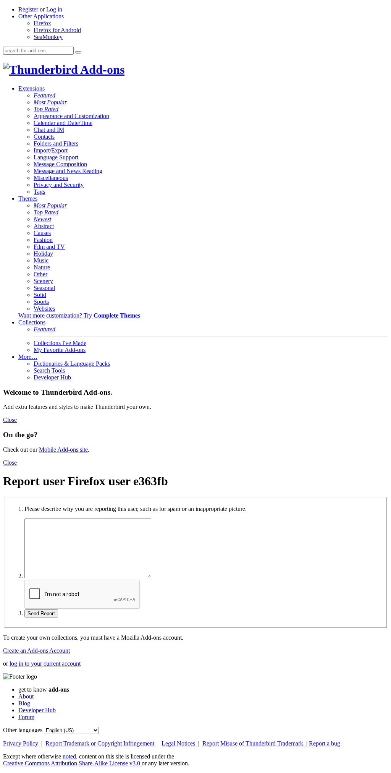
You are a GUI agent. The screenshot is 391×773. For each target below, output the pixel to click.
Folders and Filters (56, 143)
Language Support (56, 157)
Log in (54, 9)
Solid (40, 295)
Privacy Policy (21, 743)
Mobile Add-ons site (63, 449)
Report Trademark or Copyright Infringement (100, 743)
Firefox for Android (57, 30)
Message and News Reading (68, 171)
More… (27, 356)
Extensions (31, 88)
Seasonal (44, 288)
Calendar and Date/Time (63, 123)
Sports (41, 301)
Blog (24, 703)
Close (10, 419)
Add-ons (101, 69)
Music (41, 260)
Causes (42, 233)
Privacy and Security (59, 185)
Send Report (41, 613)
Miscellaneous (51, 178)
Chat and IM (49, 129)
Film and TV (49, 246)
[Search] (78, 52)
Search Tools (49, 370)
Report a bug (324, 743)
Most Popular (50, 102)
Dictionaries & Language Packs (72, 363)
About (26, 696)
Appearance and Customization (71, 116)
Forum (26, 717)
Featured (44, 95)
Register (28, 9)
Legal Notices (179, 743)
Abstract (44, 226)
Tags (39, 191)
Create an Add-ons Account (36, 650)
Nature (42, 267)
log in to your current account (45, 663)
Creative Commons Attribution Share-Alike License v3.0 (72, 763)
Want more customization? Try (79, 315)
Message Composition (60, 164)
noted (69, 756)
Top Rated (46, 109)
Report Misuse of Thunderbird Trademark (253, 743)
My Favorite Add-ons (60, 350)
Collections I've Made (60, 343)
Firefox (42, 23)
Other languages (22, 730)
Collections (31, 322)
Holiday (43, 253)
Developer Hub (52, 377)
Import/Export (51, 150)
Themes (27, 198)
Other (40, 274)
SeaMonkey (48, 37)
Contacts (44, 136)
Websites (44, 308)
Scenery (43, 281)
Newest (42, 219)
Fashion (43, 240)
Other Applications (41, 16)
